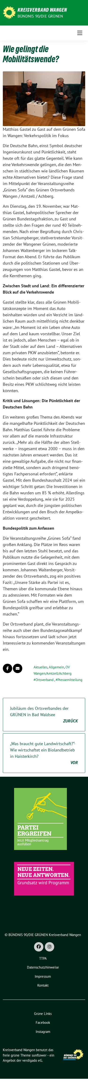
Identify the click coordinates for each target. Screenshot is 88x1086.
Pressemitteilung (69, 680)
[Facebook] (38, 946)
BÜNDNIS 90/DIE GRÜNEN (40, 16)
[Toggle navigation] (79, 33)
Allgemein (56, 667)
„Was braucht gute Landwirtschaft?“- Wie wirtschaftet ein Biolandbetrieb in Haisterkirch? (44, 753)
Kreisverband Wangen (42, 10)
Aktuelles (40, 667)
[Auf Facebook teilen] (7, 668)
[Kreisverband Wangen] (9, 12)
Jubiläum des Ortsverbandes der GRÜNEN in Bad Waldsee (44, 715)
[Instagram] (49, 946)
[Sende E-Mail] (17, 668)
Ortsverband (44, 680)
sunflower (39, 1055)
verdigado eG (32, 1060)
